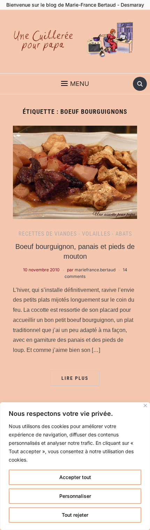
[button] (75, 84)
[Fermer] (145, 405)
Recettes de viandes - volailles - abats (75, 233)
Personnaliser (75, 496)
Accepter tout (75, 477)
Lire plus (75, 378)
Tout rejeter (75, 515)
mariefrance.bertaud (95, 269)
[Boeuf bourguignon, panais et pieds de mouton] (75, 171)
